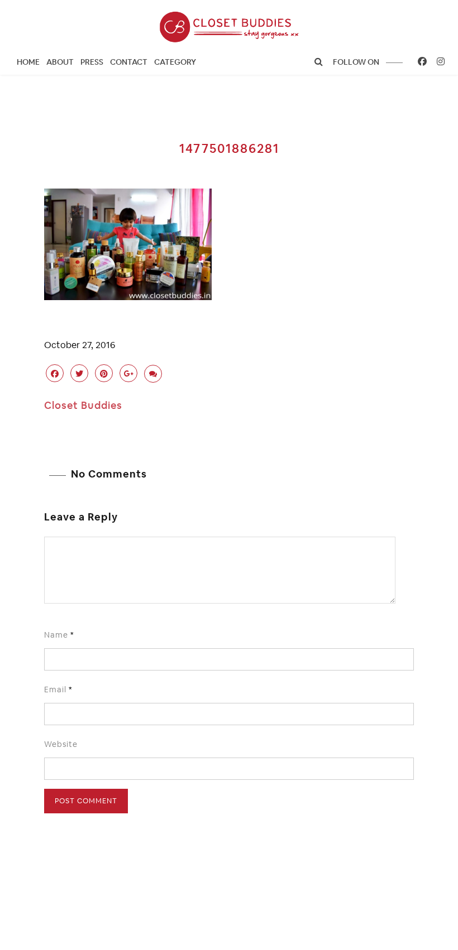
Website (61, 744)
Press (91, 62)
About (60, 62)
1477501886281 (229, 148)
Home (28, 62)
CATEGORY (175, 62)
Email (58, 689)
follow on (357, 62)
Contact (128, 62)
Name (59, 635)
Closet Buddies (83, 405)
